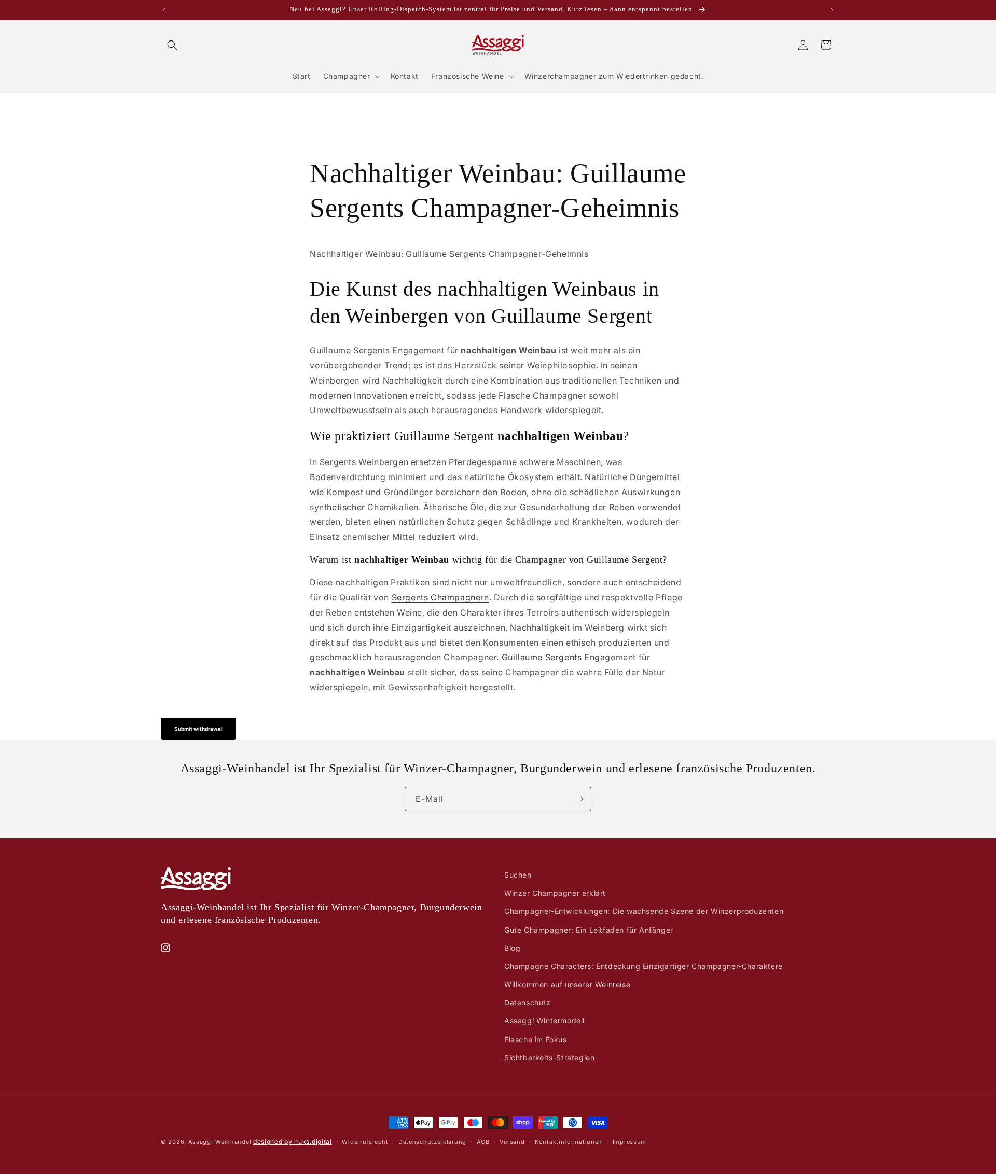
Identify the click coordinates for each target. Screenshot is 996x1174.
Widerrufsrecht (365, 1141)
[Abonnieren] (579, 799)
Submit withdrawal (198, 729)
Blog (512, 948)
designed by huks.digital (292, 1141)
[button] (172, 45)
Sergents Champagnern (440, 597)
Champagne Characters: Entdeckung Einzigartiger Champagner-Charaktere (643, 966)
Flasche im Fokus (535, 1039)
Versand (512, 1141)
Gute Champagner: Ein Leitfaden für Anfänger (588, 929)
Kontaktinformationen (568, 1141)
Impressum (629, 1141)
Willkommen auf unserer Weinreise (567, 984)
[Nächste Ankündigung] (831, 10)
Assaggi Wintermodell (544, 1020)
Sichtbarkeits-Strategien (549, 1057)
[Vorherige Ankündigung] (164, 10)
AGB (483, 1141)
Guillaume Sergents (543, 657)
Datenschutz (527, 1002)
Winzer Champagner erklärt (555, 893)
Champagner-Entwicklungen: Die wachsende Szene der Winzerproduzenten (643, 911)
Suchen (518, 874)
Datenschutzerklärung (432, 1141)
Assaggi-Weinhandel (220, 1141)
